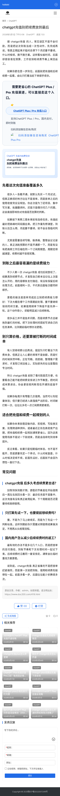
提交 (30, 775)
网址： (9, 762)
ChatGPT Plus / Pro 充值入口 (30, 110)
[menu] (55, 13)
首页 (4, 21)
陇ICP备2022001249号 (38, 791)
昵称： (9, 747)
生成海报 (11, 615)
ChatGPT (30, 34)
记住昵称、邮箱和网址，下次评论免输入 (25, 768)
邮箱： (9, 755)
